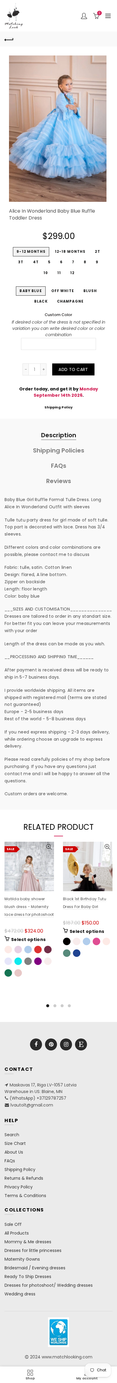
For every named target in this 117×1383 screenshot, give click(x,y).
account (84, 15)
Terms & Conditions (25, 1196)
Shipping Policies (58, 450)
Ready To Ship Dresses (27, 1277)
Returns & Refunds (23, 1178)
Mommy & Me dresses (27, 1242)
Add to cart (73, 369)
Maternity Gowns (22, 1259)
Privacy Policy (18, 1187)
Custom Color (58, 314)
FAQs (58, 465)
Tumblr (81, 1044)
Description (58, 435)
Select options (28, 939)
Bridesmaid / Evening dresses (34, 1268)
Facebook (36, 1044)
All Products (16, 1233)
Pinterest (51, 1044)
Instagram (66, 1044)
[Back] (9, 39)
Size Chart (15, 1143)
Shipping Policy (58, 407)
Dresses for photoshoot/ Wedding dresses (48, 1285)
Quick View (49, 847)
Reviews (58, 481)
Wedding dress (19, 1294)
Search (11, 1135)
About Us (13, 1152)
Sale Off (13, 1224)
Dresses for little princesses (33, 1250)
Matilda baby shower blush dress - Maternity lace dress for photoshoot (29, 906)
